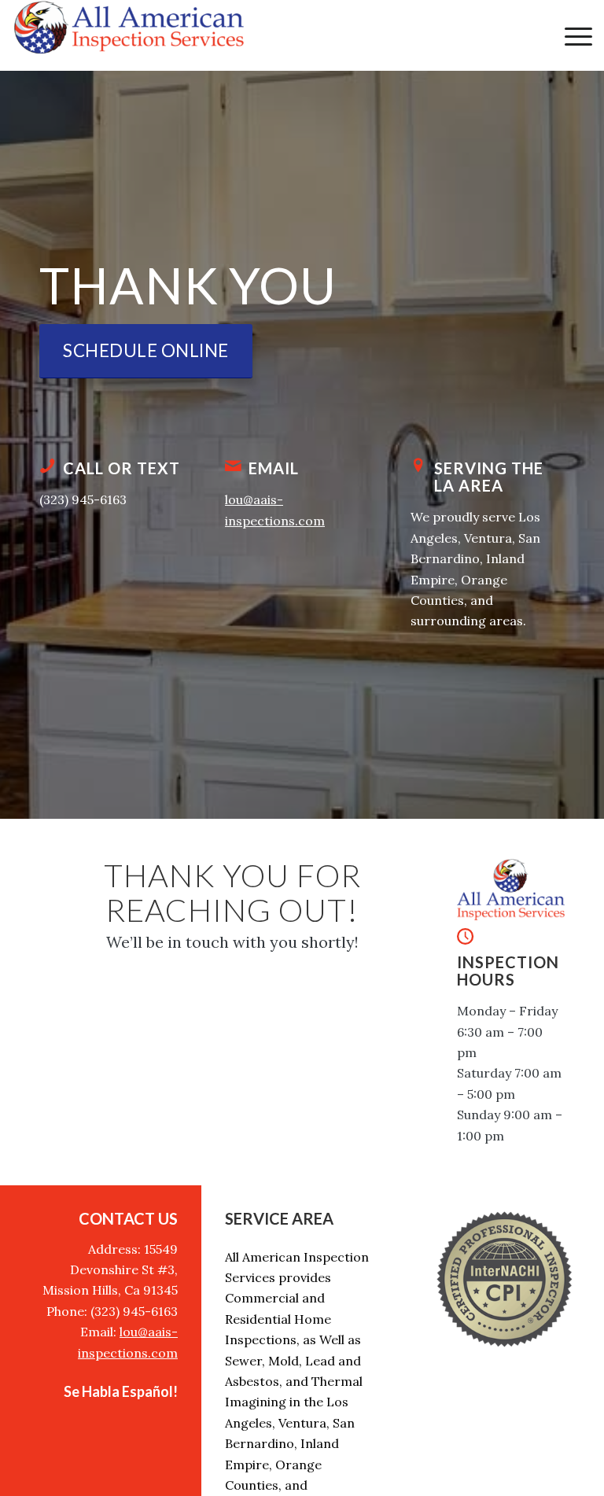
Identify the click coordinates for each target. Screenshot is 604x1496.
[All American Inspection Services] (130, 35)
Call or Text (121, 468)
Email (274, 468)
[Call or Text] (47, 465)
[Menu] (570, 35)
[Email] (233, 465)
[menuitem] (570, 35)
